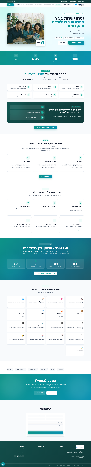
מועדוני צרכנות (58, 4)
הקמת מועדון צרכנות (77, 43)
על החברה (61, 451)
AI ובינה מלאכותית (29, 4)
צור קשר (9, 4)
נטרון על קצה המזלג (67, 4)
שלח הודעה (44, 433)
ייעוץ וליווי (42, 449)
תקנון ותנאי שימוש (56, 465)
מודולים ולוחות (41, 451)
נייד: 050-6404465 (19, 451)
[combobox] (45, 422)
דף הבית (61, 449)
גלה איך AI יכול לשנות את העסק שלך (46, 273)
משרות (42, 457)
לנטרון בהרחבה (46, 176)
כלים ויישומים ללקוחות (20, 4)
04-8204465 (39, 393)
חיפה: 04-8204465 (19, 449)
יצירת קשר (62, 43)
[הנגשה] (3, 464)
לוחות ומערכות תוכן (38, 4)
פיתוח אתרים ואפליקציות (49, 4)
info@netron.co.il (19, 453)
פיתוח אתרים (61, 455)
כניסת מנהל (49, 465)
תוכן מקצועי (41, 455)
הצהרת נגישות (62, 465)
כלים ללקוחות (41, 453)
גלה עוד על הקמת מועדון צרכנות (46, 127)
